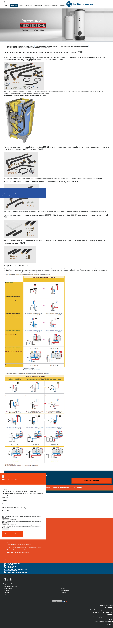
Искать (44, 196)
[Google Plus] (66, 601)
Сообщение (5, 510)
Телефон (4, 500)
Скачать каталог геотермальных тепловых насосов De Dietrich (28, 496)
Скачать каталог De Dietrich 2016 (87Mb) (21, 506)
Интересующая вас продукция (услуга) (13, 507)
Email (3, 504)
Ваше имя (5, 497)
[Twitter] (65, 601)
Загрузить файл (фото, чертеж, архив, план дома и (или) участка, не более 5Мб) (21, 517)
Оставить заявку (91, 481)
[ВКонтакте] (63, 601)
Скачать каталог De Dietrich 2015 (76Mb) (21, 510)
